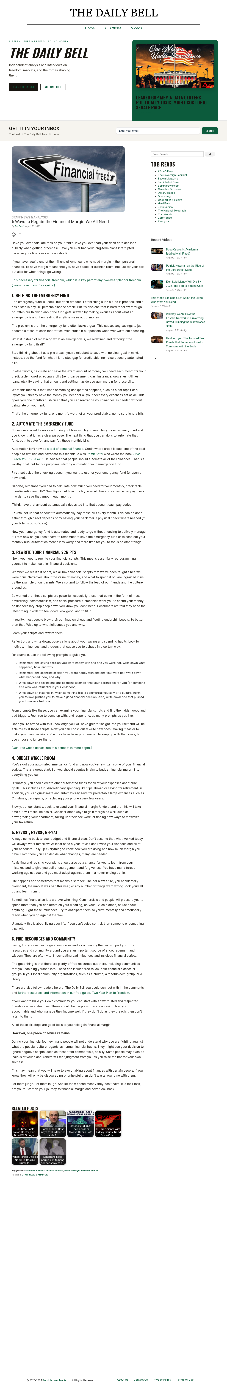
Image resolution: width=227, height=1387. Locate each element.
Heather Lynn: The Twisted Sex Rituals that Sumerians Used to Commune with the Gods (185, 342)
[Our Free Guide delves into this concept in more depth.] (52, 748)
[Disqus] (79, 1226)
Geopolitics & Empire (170, 199)
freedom (85, 1170)
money (94, 1170)
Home (90, 28)
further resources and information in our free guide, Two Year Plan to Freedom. (74, 993)
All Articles (112, 28)
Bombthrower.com (168, 185)
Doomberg (164, 196)
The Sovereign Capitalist (172, 174)
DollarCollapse (166, 192)
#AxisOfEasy (165, 171)
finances (40, 1170)
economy (30, 1170)
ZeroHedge (165, 217)
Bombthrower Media (54, 1380)
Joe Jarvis (19, 226)
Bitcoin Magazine (168, 178)
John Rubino (165, 206)
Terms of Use (184, 1379)
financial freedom (54, 1170)
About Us (122, 1379)
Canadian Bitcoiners (169, 189)
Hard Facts (164, 203)
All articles (53, 87)
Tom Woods (165, 214)
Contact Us (141, 1379)
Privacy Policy (162, 1379)
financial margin (72, 1170)
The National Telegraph (172, 210)
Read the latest (23, 87)
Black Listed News (168, 182)
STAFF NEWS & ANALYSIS (35, 1175)
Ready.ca (163, 221)
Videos (136, 28)
